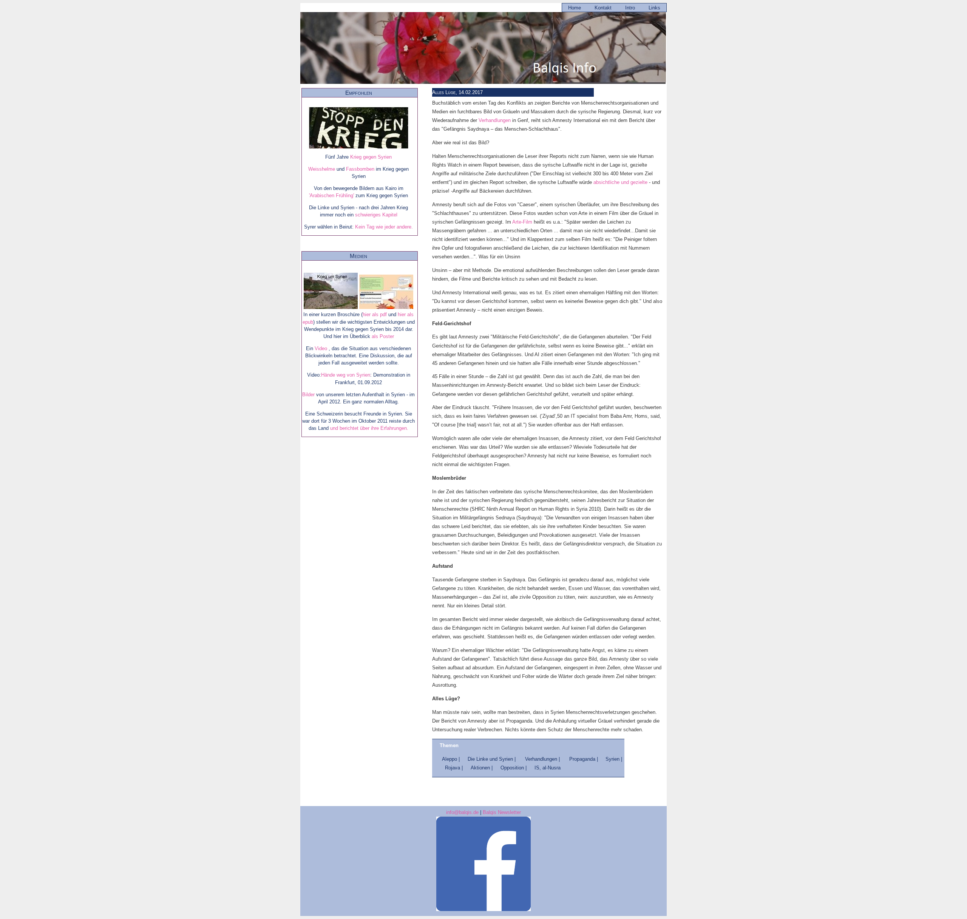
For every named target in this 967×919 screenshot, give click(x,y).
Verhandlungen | (542, 759)
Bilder (309, 394)
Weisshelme (322, 169)
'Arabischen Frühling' (331, 195)
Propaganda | (584, 759)
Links (654, 8)
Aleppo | (451, 759)
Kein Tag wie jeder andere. (383, 227)
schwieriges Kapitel (376, 215)
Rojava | (454, 768)
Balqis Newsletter (502, 812)
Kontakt (603, 8)
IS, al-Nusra (547, 768)
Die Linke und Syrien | (492, 759)
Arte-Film (522, 222)
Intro (630, 8)
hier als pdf (375, 314)
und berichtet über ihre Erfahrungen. (369, 428)
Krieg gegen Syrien (371, 157)
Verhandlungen (495, 120)
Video (322, 348)
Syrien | (614, 759)
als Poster (383, 336)
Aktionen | (482, 768)
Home (574, 8)
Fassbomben (361, 169)
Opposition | (514, 768)
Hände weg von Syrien (345, 375)
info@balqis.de (462, 812)
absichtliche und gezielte (620, 182)
